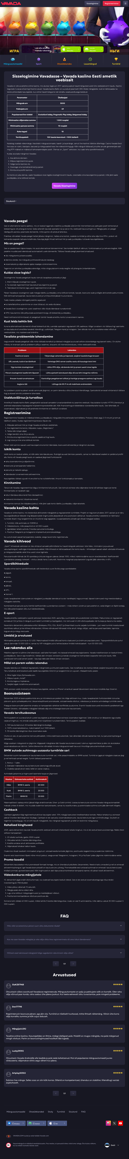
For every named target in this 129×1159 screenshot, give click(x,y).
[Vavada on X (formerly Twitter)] (114, 1123)
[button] (126, 31)
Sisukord (73, 1111)
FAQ (83, 1111)
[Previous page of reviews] (56, 1093)
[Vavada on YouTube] (120, 1123)
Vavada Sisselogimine (64, 186)
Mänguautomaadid (16, 1111)
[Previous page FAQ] (56, 963)
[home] (11, 3)
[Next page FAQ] (73, 963)
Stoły (50, 1111)
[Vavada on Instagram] (108, 1123)
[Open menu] (125, 3)
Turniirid (61, 1111)
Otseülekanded (36, 1111)
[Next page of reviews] (73, 1093)
